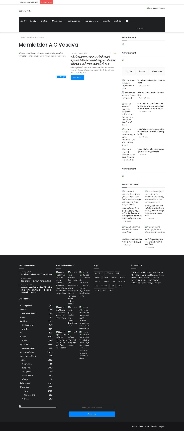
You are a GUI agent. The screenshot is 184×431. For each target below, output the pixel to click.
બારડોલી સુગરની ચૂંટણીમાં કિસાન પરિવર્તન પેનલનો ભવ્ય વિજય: (154, 242)
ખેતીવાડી (23, 310)
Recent (142, 71)
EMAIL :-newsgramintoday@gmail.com (146, 283)
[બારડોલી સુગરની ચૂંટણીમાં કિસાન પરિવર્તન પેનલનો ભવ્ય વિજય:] (155, 231)
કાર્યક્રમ (106, 282)
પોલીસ (120, 286)
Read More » (77, 77)
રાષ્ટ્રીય (44, 21)
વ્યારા (104, 290)
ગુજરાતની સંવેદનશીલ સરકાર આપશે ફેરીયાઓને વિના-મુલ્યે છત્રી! (151, 150)
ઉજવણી (114, 277)
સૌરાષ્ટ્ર (25, 379)
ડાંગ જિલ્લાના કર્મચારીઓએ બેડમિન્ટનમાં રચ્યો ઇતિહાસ (132, 240)
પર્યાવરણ (25, 399)
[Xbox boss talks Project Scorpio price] (129, 84)
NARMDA (109, 273)
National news (28, 325)
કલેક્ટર (97, 282)
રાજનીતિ (25, 329)
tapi (117, 273)
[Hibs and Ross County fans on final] (129, 96)
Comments (157, 71)
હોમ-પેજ (23, 21)
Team (147, 426)
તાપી (96, 286)
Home (22, 37)
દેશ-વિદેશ (33, 21)
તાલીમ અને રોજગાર (29, 313)
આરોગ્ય (25, 391)
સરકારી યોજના (27, 375)
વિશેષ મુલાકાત (58, 21)
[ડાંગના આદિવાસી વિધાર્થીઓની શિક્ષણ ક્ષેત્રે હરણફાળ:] (73, 339)
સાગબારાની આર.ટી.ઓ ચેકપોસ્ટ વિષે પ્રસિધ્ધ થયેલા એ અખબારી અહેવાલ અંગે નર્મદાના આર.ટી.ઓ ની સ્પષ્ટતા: (151, 106)
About (141, 426)
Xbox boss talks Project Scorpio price (151, 81)
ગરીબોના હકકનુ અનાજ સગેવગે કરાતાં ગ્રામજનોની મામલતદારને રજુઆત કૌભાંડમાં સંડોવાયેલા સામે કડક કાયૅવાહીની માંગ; (93, 60)
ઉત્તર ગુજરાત (27, 364)
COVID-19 (98, 273)
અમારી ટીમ (117, 21)
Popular (129, 71)
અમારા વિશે (106, 21)
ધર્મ (21, 333)
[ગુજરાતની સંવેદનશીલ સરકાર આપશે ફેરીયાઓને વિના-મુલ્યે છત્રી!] (129, 154)
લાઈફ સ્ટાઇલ (29, 395)
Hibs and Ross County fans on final (151, 93)
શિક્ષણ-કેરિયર (25, 387)
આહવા (106, 277)
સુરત (111, 290)
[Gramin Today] (25, 11)
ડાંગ (113, 282)
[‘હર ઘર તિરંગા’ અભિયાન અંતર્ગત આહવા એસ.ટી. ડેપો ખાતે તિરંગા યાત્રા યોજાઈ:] (61, 340)
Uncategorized (26, 306)
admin (74, 53)
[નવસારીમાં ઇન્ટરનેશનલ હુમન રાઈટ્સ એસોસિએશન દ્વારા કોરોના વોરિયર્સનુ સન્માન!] (129, 137)
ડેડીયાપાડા (121, 282)
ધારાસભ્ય (104, 286)
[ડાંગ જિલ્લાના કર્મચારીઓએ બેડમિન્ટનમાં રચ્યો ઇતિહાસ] (132, 231)
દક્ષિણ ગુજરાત (27, 368)
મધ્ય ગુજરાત (26, 372)
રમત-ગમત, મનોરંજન (92, 21)
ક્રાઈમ (24, 341)
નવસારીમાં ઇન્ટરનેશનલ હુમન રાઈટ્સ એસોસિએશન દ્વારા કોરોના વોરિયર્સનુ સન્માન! (151, 131)
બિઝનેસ (23, 337)
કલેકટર (122, 277)
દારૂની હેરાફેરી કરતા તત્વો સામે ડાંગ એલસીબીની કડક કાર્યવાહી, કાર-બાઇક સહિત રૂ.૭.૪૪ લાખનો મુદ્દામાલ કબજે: (154, 210)
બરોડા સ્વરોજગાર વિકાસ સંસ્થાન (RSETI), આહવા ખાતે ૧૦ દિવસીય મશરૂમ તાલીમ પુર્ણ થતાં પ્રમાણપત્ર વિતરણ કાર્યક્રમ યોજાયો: (132, 213)
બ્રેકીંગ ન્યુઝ (25, 344)
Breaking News (28, 348)
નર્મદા (112, 286)
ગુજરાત (23, 317)
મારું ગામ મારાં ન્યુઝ (74, 21)
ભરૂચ (97, 290)
